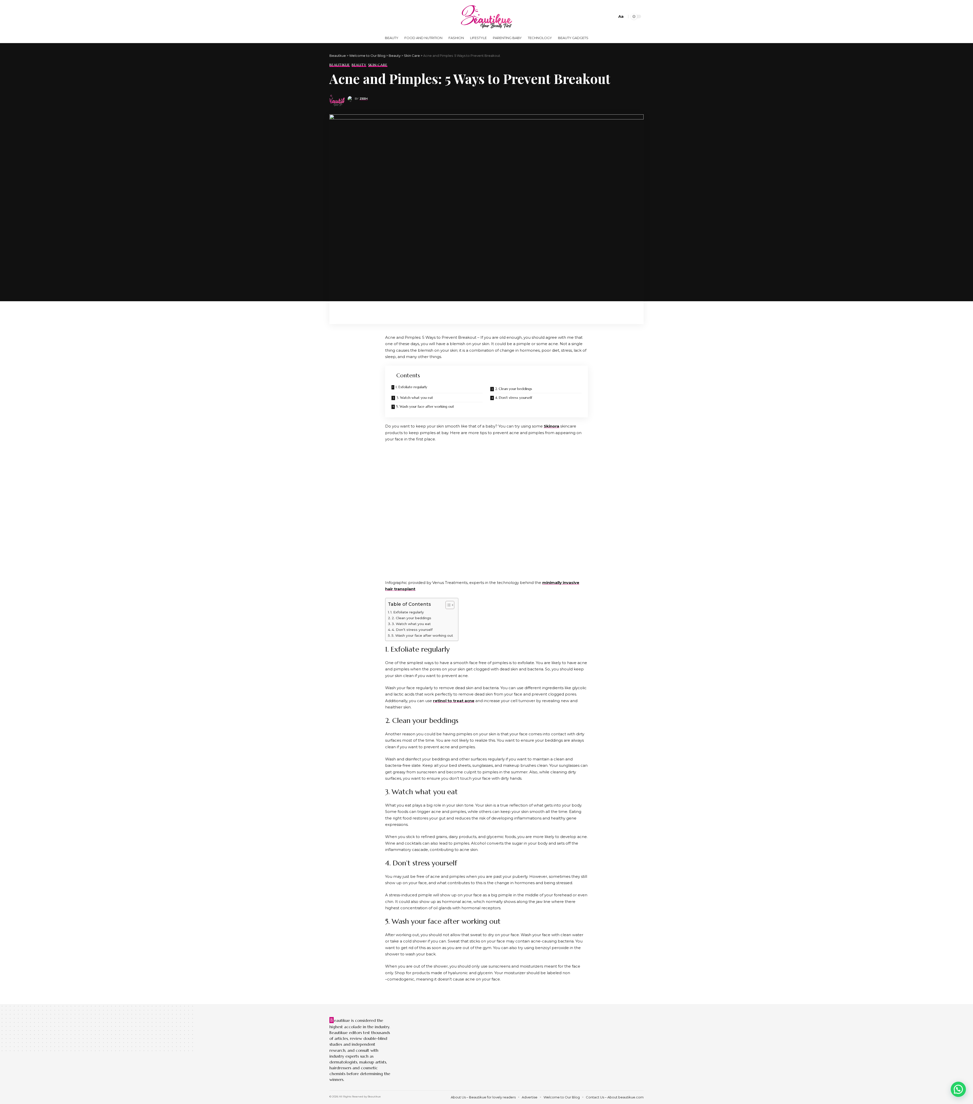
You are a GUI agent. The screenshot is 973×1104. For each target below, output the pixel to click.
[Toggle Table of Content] (447, 605)
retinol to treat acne (453, 700)
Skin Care (377, 65)
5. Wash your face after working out (425, 406)
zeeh (364, 98)
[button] (958, 1089)
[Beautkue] (486, 16)
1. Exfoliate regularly (411, 387)
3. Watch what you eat (414, 397)
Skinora (551, 426)
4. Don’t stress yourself (513, 397)
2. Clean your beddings (513, 388)
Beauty (359, 65)
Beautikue (339, 65)
